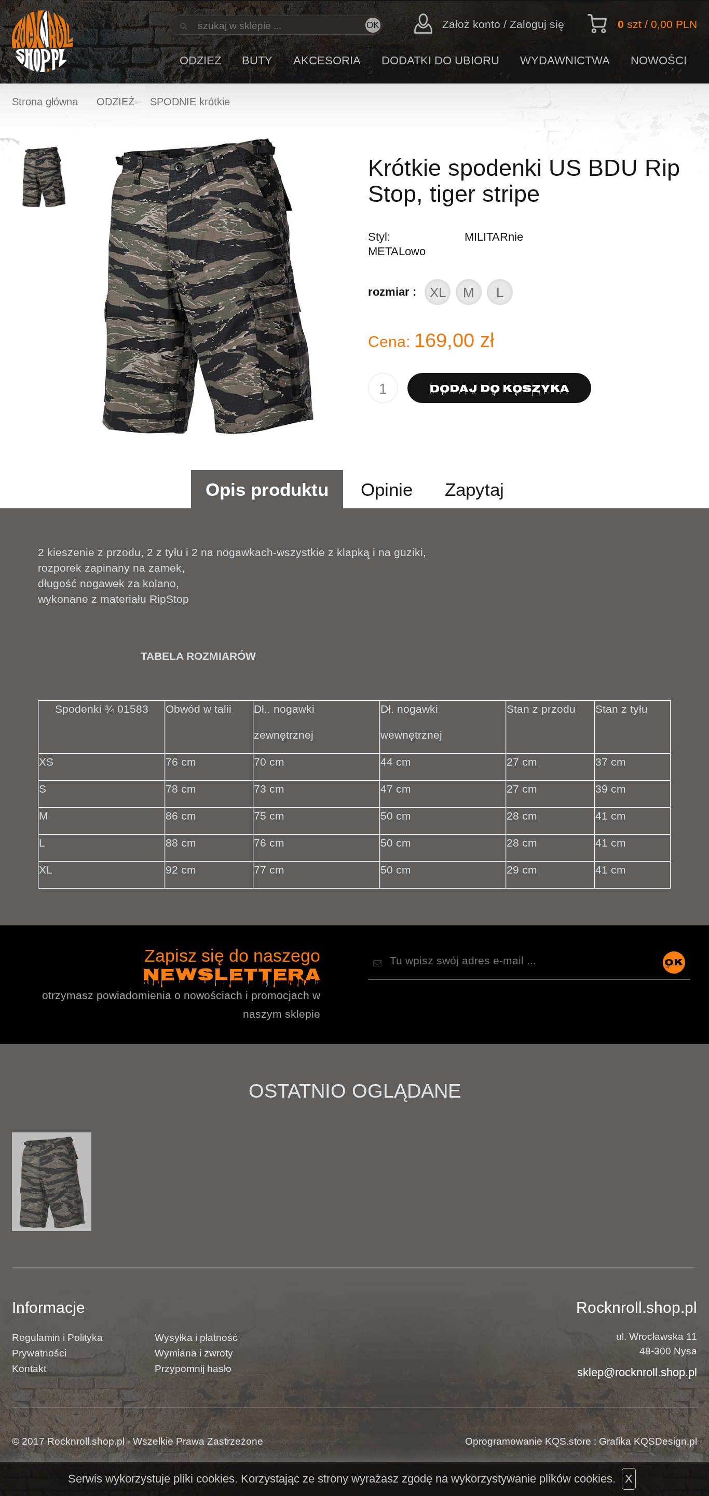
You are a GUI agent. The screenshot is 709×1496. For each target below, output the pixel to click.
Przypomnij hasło (193, 1368)
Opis (267, 489)
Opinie (387, 489)
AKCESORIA (327, 60)
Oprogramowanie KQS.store (528, 1441)
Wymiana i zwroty (194, 1353)
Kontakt (29, 1368)
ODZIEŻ (200, 60)
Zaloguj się (537, 24)
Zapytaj (474, 489)
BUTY (257, 60)
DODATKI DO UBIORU (440, 60)
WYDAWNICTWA (565, 60)
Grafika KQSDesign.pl (648, 1441)
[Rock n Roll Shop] (42, 42)
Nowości (659, 60)
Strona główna (45, 101)
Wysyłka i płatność (196, 1337)
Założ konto (471, 24)
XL (438, 292)
